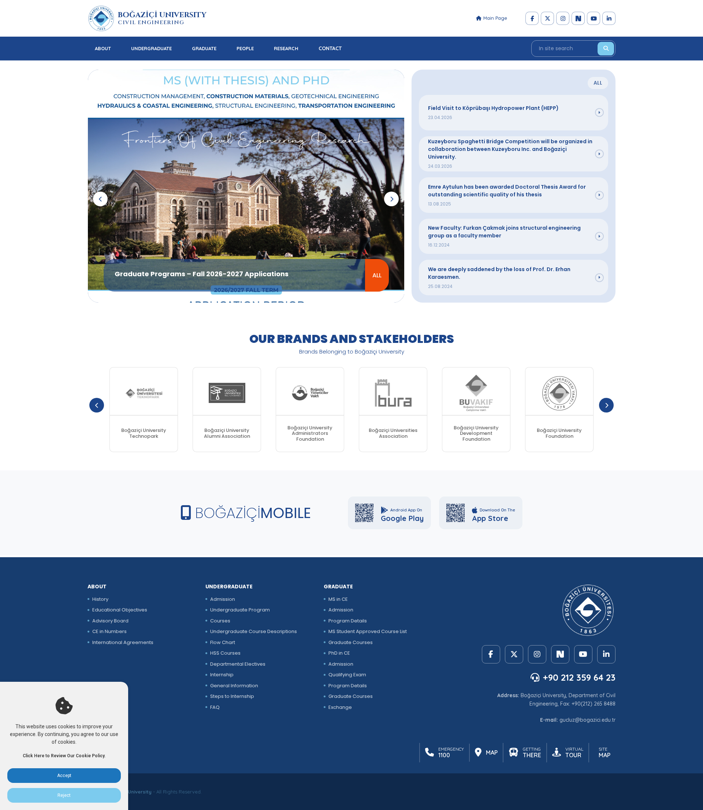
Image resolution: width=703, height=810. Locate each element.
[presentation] (100, 199)
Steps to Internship (232, 696)
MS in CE (338, 599)
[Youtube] (593, 18)
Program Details (347, 620)
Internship (222, 674)
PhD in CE (339, 653)
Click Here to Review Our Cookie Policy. (64, 755)
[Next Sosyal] (578, 18)
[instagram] (562, 18)
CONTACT (330, 48)
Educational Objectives (119, 609)
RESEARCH (286, 48)
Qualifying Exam (347, 674)
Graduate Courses (350, 642)
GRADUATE (204, 48)
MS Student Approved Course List (367, 631)
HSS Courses (225, 653)
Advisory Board (110, 620)
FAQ (215, 707)
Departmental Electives (237, 664)
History (100, 599)
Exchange (340, 707)
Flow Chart (222, 642)
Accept (64, 775)
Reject (64, 795)
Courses (220, 620)
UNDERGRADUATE (151, 48)
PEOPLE (245, 48)
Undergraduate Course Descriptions (253, 631)
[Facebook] (532, 18)
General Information (234, 685)
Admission (222, 599)
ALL (377, 275)
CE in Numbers (109, 631)
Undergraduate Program (240, 609)
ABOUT (103, 48)
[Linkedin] (608, 18)
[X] (547, 18)
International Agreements (122, 642)
